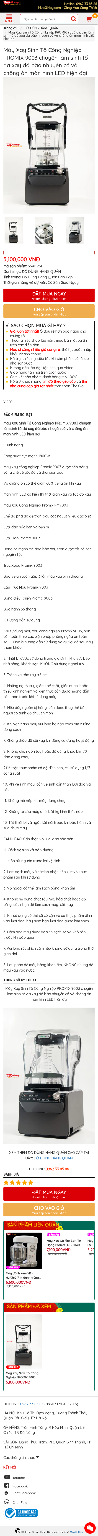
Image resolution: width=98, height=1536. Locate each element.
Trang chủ (10, 28)
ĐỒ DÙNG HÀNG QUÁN (41, 28)
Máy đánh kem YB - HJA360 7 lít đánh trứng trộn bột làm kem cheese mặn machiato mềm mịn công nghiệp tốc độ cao (23, 1275)
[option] (49, 145)
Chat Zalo (20, 1503)
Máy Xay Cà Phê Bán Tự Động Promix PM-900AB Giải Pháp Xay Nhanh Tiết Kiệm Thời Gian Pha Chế (64, 1243)
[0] (89, 18)
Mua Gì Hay (76, 1532)
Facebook (20, 1486)
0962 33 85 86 (32, 1404)
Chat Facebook (24, 1493)
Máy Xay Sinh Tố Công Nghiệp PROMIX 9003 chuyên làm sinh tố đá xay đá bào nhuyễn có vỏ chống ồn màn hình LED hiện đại (22, 1375)
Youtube (19, 1478)
